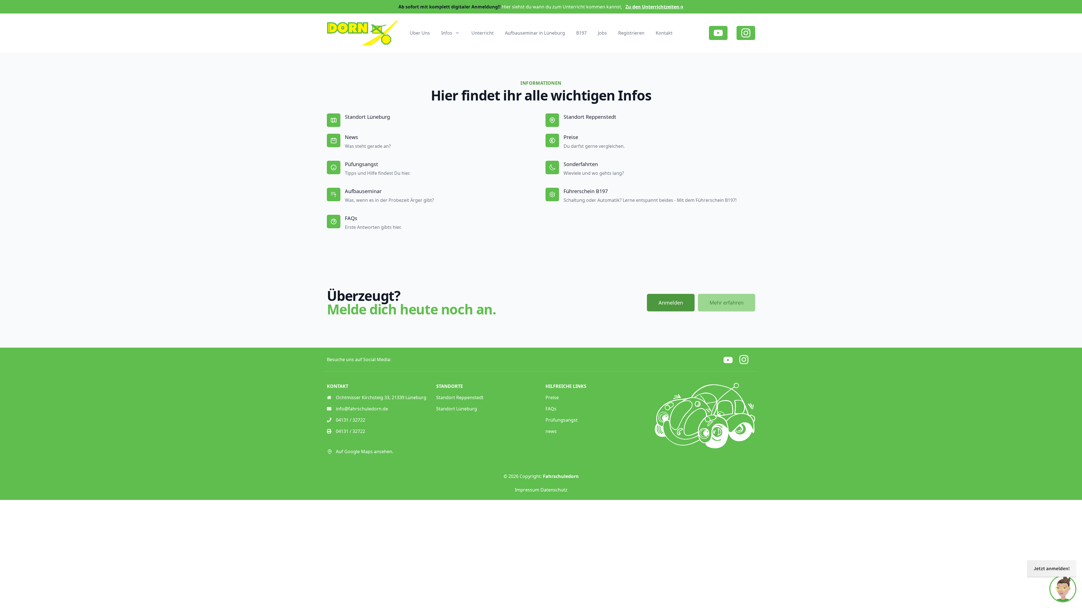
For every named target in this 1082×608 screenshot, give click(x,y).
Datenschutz (553, 490)
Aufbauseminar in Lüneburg (535, 33)
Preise (552, 397)
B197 (581, 33)
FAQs (551, 409)
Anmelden (670, 302)
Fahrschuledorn (561, 476)
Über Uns (420, 33)
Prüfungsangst (562, 420)
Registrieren (631, 33)
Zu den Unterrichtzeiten (655, 7)
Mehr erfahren (726, 302)
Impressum (527, 490)
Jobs (602, 33)
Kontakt (664, 33)
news (551, 431)
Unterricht (482, 33)
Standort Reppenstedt (460, 397)
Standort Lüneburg (456, 409)
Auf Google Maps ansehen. (364, 451)
